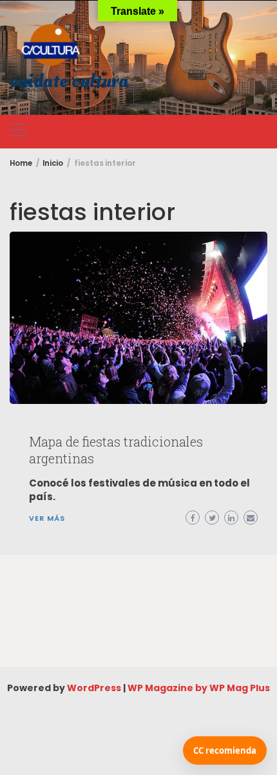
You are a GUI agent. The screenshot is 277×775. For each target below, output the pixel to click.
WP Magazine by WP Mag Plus (199, 687)
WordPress (94, 687)
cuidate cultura (69, 81)
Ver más (47, 518)
